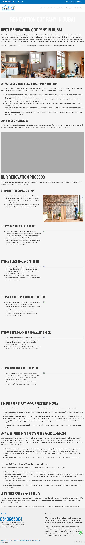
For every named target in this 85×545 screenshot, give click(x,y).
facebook (30, 45)
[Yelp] (82, 542)
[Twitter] (77, 542)
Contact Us (78, 8)
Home (40, 8)
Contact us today (6, 506)
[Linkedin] (79, 542)
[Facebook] (74, 542)
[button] (3, 64)
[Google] (84, 542)
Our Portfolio (58, 8)
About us (69, 8)
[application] (51, 8)
